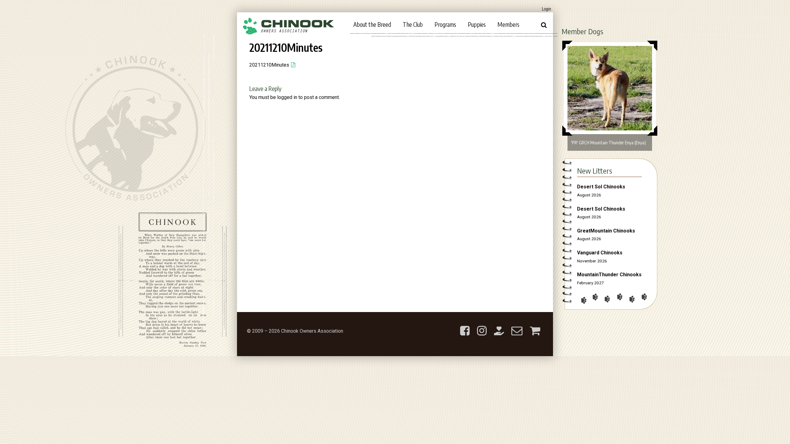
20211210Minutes (269, 65)
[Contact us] (517, 326)
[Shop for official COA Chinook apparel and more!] (535, 326)
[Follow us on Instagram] (482, 326)
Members (508, 24)
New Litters (594, 170)
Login (546, 8)
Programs (445, 24)
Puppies (477, 24)
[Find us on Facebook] (465, 326)
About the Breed (372, 24)
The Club (413, 24)
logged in (287, 97)
